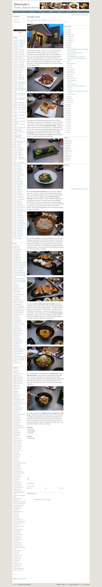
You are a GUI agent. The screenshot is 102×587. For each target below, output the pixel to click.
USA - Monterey (17, 204)
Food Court (16, 446)
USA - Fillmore (17, 189)
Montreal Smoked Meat (19, 501)
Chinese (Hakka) (18, 268)
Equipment (60, 11)
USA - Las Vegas (18, 197)
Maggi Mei (68, 146)
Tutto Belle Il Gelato (71, 54)
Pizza (15, 514)
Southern (16, 343)
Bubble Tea (16, 401)
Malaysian (16, 328)
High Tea (16, 461)
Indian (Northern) (18, 305)
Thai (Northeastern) (18, 350)
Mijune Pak (68, 148)
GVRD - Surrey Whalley (19, 124)
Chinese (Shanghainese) (19, 275)
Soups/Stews (17, 539)
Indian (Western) (18, 312)
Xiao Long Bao (17, 570)
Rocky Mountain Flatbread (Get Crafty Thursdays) (77, 49)
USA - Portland (17, 217)
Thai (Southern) (17, 353)
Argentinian (16, 251)
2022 (67, 106)
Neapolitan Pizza (18, 505)
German (16, 296)
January (69, 102)
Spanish (16, 345)
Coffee (15, 422)
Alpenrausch (70, 74)
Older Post (61, 488)
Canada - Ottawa (18, 57)
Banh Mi (16, 388)
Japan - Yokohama (18, 157)
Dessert (16, 432)
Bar (15, 391)
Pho (15, 513)
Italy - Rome (17, 147)
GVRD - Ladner (17, 85)
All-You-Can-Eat (17, 373)
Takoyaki (16, 552)
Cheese (16, 415)
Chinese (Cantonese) (19, 262)
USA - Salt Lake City (18, 218)
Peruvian (16, 338)
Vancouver (16, 238)
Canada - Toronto (18, 62)
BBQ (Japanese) (18, 380)
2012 (67, 125)
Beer (15, 393)
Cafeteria (16, 406)
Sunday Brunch (17, 545)
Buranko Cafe (70, 76)
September (69, 40)
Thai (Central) (17, 348)
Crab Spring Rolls (18, 427)
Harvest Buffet (70, 71)
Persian (16, 336)
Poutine (16, 518)
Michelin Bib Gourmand (19, 492)
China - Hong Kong (18, 67)
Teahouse (16, 556)
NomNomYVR (69, 151)
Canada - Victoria (18, 64)
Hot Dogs (16, 464)
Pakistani (16, 335)
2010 (67, 128)
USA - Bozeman (17, 181)
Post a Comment (30, 486)
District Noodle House (71, 84)
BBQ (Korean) (17, 381)
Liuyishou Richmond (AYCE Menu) (74, 52)
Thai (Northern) (17, 351)
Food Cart (16, 445)
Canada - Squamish (18, 61)
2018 (67, 113)
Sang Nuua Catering (71, 78)
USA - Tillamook (17, 235)
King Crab (16, 479)
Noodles (53, 20)
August (69, 41)
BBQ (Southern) (17, 383)
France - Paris (17, 75)
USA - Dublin (17, 188)
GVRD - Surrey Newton (19, 118)
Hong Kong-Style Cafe (19, 463)
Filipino (16, 291)
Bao (15, 389)
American (16, 249)
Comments (17, 21)
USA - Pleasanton (18, 215)
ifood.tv (16, 574)
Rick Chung (68, 158)
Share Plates (17, 534)
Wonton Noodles (18, 568)
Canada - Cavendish (18, 41)
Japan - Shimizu (17, 154)
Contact (51, 11)
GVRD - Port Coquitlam (19, 99)
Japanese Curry (17, 471)
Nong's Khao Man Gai (71, 80)
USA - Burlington (18, 183)
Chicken (16, 417)
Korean (16, 322)
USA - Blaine (17, 178)
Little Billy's (69, 89)
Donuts (16, 435)
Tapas (15, 553)
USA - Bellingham (18, 174)
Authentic (16, 375)
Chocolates (16, 419)
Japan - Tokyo (17, 155)
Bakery (15, 386)
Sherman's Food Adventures (25, 584)
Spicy (15, 540)
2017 (67, 115)
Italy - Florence (17, 142)
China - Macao (17, 69)
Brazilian (16, 255)
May (68, 47)
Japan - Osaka (17, 152)
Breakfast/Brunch (18, 399)
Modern (16, 500)
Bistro (15, 396)
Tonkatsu (16, 560)
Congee (16, 423)
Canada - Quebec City (19, 59)
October (69, 38)
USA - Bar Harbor (18, 170)
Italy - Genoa (17, 144)
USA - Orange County (19, 210)
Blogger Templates (61, 584)
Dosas (15, 437)
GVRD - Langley (18, 86)
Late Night (16, 482)
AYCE (15, 370)
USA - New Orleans (18, 205)
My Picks (69, 11)
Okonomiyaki (17, 506)
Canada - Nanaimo (18, 54)
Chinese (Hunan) (18, 270)
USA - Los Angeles (18, 199)
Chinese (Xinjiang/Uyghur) (20, 281)
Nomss (67, 153)
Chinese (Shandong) (19, 273)
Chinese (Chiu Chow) (19, 264)
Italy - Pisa (16, 145)
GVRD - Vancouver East (19, 131)
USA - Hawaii (17, 192)
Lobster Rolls (17, 485)
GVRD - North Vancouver (19, 94)
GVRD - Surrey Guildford (19, 115)
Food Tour (16, 448)
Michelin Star (17, 498)
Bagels (15, 385)
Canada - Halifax (18, 45)
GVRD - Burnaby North (19, 79)
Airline (15, 372)
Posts (16, 19)
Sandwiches (17, 529)
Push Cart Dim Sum (18, 521)
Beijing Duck (17, 394)
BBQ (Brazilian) (17, 377)
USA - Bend (16, 176)
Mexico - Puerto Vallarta (19, 163)
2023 (67, 104)
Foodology (68, 145)
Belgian (16, 254)
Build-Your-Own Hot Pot (19, 403)
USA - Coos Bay (17, 184)
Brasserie (16, 398)
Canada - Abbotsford (18, 40)
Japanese (16, 320)
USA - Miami (17, 201)
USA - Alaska (17, 165)
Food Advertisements (38, 499)
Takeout (16, 550)
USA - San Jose (17, 225)
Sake (15, 527)
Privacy (78, 11)
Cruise (15, 428)
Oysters (16, 509)
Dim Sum (16, 433)
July (68, 43)
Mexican (16, 332)
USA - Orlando (17, 212)
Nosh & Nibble (69, 155)
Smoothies (16, 537)
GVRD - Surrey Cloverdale (20, 109)
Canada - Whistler (18, 65)
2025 (67, 31)
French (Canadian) (18, 294)
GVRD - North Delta (18, 93)
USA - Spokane (17, 232)
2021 (67, 108)
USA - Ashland (17, 166)
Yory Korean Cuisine (71, 51)
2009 (67, 130)
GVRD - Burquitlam (18, 82)
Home (16, 11)
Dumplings (16, 438)
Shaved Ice (16, 536)
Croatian (16, 284)
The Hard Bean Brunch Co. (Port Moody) (76, 56)
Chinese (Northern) (18, 272)
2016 (67, 117)
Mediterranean (17, 330)
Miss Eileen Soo (69, 150)
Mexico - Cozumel (18, 161)
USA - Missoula (17, 202)
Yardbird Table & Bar (71, 94)
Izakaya (16, 469)
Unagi (15, 561)
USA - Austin (17, 168)
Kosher (16, 481)
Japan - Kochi (17, 150)
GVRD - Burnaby (18, 77)
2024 (67, 32)
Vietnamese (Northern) (19, 358)
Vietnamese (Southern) (19, 359)
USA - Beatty (17, 171)
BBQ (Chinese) (17, 378)
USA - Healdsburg (18, 194)
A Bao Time (69, 65)
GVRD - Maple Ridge (19, 88)
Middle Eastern (17, 333)
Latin (15, 325)
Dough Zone (33, 16)
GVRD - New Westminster (20, 90)
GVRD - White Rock (18, 140)
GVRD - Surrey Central (19, 107)
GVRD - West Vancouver (19, 137)
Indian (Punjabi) (17, 307)
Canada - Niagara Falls (19, 56)
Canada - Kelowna (18, 49)
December (69, 34)
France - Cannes (18, 70)
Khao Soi (16, 474)
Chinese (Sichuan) (18, 278)
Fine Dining (16, 441)
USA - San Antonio (18, 220)
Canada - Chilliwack (18, 43)
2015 (67, 119)
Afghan (16, 246)
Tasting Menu (17, 555)
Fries (15, 451)
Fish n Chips (17, 443)
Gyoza (15, 458)
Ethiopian (16, 289)
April (68, 96)
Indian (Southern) (18, 310)
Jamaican (16, 319)
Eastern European (18, 288)
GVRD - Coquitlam (18, 83)
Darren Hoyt (86, 584)
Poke (15, 516)
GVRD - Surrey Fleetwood (20, 112)
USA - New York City (18, 207)
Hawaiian (16, 299)
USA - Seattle (17, 230)
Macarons (16, 489)
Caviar (15, 412)
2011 (67, 126)
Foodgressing (69, 142)
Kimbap (16, 477)
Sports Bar (16, 542)
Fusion (15, 453)
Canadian (16, 259)
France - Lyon (17, 72)
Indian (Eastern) (17, 302)
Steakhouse (17, 544)
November (69, 36)
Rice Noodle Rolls (18, 526)
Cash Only (16, 410)
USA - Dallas (17, 186)
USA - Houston (17, 196)
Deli (15, 430)
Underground (17, 563)
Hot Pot (16, 466)
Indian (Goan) (17, 304)
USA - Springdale (18, 233)
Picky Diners (68, 156)
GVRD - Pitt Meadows (19, 97)
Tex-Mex (16, 346)
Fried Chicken (17, 450)
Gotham (68, 61)
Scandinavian (17, 340)
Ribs (15, 524)
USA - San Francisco (18, 223)
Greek (15, 297)
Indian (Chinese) (18, 301)
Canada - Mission (18, 51)
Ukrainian (16, 354)
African (15, 247)
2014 (67, 121)
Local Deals (42, 11)
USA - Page (16, 214)
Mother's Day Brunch (18, 503)
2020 (67, 110)
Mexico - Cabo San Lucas (20, 158)
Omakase (16, 508)
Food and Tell (69, 140)
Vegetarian (16, 565)
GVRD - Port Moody (18, 102)
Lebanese (16, 327)
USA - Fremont (17, 191)
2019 (67, 112)
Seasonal (16, 532)
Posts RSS (32, 11)
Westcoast (16, 362)
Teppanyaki (16, 558)
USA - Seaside (17, 228)
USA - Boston (17, 179)
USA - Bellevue (17, 173)
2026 (67, 29)
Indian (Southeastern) (19, 309)
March (68, 98)
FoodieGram (68, 143)
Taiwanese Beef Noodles (19, 547)
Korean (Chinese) (18, 323)
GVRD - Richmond (18, 104)
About (23, 11)
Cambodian (17, 257)
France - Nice (17, 74)
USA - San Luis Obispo (19, 227)
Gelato (15, 456)
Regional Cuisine (18, 522)
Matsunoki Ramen (71, 72)
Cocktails (16, 420)
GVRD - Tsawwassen (19, 127)
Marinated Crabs (18, 490)
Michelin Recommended (19, 495)
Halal (15, 459)
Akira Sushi (69, 67)
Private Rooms (17, 519)
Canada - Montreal (18, 52)
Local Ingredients (18, 487)
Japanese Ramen (18, 472)
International (17, 314)
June (68, 45)
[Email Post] (28, 478)
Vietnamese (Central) (19, 356)
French (15, 293)
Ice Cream (16, 468)
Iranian (15, 315)
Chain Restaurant (18, 414)
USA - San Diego (18, 222)
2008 (67, 132)
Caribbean (16, 260)
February (69, 100)
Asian (15, 252)
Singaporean (17, 341)
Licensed (16, 484)
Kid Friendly (17, 476)
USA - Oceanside (18, 209)
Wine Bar (16, 566)
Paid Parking (17, 511)
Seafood (16, 531)
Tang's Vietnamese (71, 63)
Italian (15, 317)
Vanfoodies (68, 159)
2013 (67, 123)
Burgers (16, 404)
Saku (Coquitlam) (71, 69)
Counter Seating (18, 425)
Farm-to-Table (17, 440)
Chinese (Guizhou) (18, 267)
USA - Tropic (17, 236)
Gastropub (16, 454)
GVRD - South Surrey (19, 105)
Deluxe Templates (74, 584)
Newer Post (29, 488)
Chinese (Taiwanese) (19, 280)
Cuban (15, 286)
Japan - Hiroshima (18, 149)
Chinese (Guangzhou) (19, 265)
